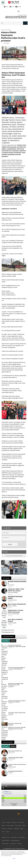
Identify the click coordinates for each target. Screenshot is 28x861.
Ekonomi (4, 825)
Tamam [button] (14, 858)
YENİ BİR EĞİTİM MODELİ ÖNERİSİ (15, 757)
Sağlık (22, 828)
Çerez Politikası (14, 837)
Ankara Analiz (16, 828)
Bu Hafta (5, 641)
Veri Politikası (13, 843)
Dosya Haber (10, 828)
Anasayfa (4, 837)
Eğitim (12, 825)
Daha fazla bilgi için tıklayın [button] (6, 855)
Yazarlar (7, 831)
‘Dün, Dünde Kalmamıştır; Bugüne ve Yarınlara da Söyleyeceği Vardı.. (16, 668)
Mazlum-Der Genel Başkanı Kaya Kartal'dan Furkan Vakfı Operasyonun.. (15, 685)
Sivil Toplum (14, 822)
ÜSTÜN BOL (11, 585)
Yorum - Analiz (18, 825)
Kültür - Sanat (21, 822)
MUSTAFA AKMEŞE (13, 592)
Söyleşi (23, 825)
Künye (8, 837)
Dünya (8, 825)
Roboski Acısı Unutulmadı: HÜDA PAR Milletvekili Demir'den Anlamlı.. (16, 728)
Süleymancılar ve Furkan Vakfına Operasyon (15, 611)
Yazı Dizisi (4, 828)
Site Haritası (19, 843)
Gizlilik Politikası (5, 843)
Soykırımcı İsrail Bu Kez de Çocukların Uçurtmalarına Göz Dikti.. (17, 701)
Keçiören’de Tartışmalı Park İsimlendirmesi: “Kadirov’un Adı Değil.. (17, 646)
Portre (3, 831)
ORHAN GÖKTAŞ (12, 600)
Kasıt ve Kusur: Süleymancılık (17, 604)
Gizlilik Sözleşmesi (6, 840)
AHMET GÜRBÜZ (12, 606)
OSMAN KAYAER (12, 623)
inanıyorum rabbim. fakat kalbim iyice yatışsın (16, 590)
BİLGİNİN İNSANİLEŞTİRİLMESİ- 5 (15, 771)
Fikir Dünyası (6, 578)
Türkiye (3, 822)
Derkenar (8, 822)
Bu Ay (13, 641)
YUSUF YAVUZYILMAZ (13, 614)
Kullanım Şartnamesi (15, 840)
